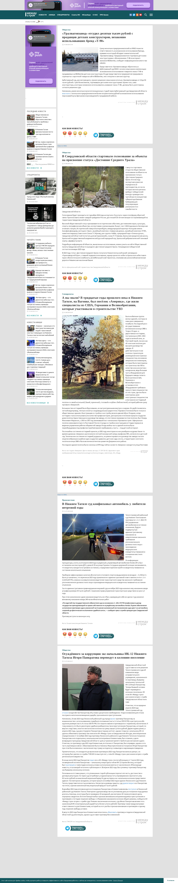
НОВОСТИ (43, 15)
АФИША (52, 15)
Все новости (33, 168)
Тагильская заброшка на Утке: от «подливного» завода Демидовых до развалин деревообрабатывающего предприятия (40, 226)
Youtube (140, 15)
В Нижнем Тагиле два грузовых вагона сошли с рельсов (44, 156)
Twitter (134, 15)
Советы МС (76, 15)
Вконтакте (130, 15)
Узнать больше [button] (118, 880)
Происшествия (68, 500)
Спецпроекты (68, 294)
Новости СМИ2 (62, 146)
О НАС (95, 15)
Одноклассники (137, 15)
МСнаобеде (86, 15)
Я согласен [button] (170, 880)
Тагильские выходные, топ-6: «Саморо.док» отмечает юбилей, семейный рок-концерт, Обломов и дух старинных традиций (40, 362)
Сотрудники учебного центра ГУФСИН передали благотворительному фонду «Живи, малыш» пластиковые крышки (40, 248)
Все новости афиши (36, 403)
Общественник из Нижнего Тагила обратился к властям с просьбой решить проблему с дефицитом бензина (39, 119)
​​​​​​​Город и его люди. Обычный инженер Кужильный (40, 198)
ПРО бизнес (104, 15)
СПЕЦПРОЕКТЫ (63, 15)
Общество (66, 30)
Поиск (145, 15)
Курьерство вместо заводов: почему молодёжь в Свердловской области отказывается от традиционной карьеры (40, 275)
